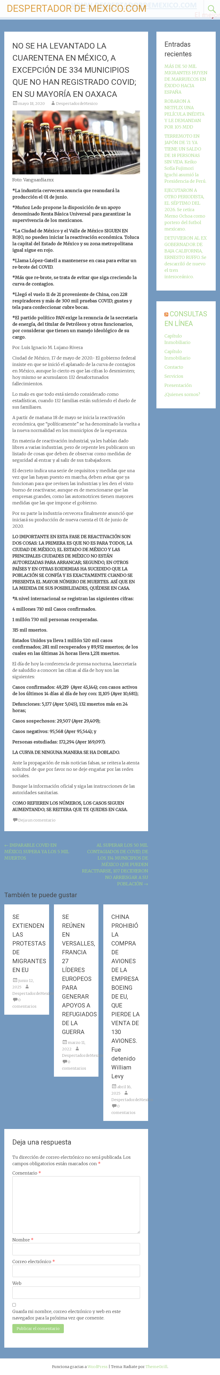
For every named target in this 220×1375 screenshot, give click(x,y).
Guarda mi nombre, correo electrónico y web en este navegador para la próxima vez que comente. (66, 1315)
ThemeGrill (156, 1366)
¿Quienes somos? (182, 394)
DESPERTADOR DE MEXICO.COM (76, 8)
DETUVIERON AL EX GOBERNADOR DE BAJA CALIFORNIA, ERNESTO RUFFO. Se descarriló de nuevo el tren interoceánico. (185, 257)
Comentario (26, 1173)
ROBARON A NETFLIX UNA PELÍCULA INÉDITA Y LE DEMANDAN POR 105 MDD (184, 114)
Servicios (173, 376)
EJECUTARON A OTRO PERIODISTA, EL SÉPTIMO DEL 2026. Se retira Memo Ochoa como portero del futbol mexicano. (184, 210)
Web (16, 1283)
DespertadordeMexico (77, 103)
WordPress (97, 1366)
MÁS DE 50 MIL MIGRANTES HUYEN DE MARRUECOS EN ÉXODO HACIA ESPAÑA (185, 79)
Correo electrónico (33, 1261)
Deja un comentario (37, 820)
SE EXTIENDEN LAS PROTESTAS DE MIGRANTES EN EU (29, 943)
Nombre (23, 1239)
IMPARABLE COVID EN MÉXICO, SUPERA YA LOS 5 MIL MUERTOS (36, 851)
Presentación (178, 385)
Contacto (173, 367)
